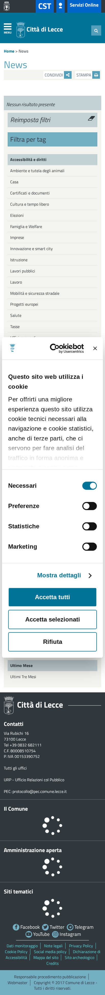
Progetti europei (24, 304)
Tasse (15, 326)
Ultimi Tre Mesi (23, 677)
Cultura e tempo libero (29, 204)
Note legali (53, 946)
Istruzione (19, 260)
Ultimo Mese (21, 665)
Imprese (17, 237)
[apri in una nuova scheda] (8, 6)
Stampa (84, 75)
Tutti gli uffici (15, 768)
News (23, 51)
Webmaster (18, 983)
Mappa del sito (45, 957)
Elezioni (17, 215)
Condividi (54, 75)
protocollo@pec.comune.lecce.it (39, 791)
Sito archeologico (79, 957)
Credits (52, 963)
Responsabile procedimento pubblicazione (50, 977)
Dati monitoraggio (22, 946)
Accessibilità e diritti (28, 159)
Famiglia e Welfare (26, 226)
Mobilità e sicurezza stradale (34, 293)
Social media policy (50, 952)
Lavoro (16, 282)
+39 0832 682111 (26, 745)
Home (9, 51)
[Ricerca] (96, 30)
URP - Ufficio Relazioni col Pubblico (34, 780)
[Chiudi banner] (95, 348)
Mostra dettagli (59, 575)
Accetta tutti (52, 597)
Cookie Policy (16, 952)
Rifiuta (52, 641)
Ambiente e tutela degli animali (37, 171)
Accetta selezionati (52, 619)
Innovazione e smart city (31, 249)
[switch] (89, 506)
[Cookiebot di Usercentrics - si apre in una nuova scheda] (63, 348)
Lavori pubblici (22, 271)
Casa (14, 182)
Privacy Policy (81, 946)
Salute (15, 315)
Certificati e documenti (30, 193)
